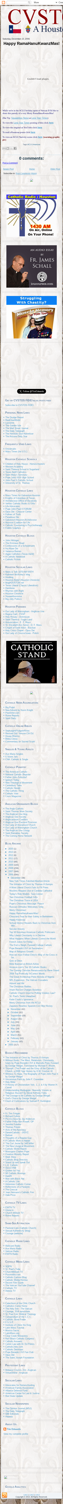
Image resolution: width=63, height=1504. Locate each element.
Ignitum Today (12, 780)
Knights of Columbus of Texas (20, 498)
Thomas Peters (12, 1127)
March (14, 1035)
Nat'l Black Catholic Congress (19, 1338)
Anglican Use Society (15, 817)
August (14, 1019)
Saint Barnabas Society (16, 833)
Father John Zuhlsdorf (16, 777)
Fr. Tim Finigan (12, 1113)
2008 (11, 868)
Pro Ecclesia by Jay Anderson (20, 1119)
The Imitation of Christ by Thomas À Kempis (31, 884)
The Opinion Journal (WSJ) (18, 1408)
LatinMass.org (12, 1333)
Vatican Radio (12, 1251)
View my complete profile (16, 1434)
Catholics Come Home (16, 1306)
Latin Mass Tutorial (14, 1327)
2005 (11, 1044)
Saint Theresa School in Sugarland (22, 469)
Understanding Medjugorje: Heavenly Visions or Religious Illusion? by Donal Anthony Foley (28, 1091)
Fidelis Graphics (13, 528)
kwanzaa (36, 144)
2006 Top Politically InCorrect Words (27, 973)
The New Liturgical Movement (19, 1146)
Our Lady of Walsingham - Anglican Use (24, 611)
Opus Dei (9, 1355)
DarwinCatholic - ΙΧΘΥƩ (17, 1132)
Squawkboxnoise (13, 596)
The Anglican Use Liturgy (17, 830)
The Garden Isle (13, 425)
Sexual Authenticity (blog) (17, 1230)
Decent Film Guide (14, 1282)
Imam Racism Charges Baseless (25, 990)
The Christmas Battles (20, 986)
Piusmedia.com (12, 1274)
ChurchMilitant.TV (14, 1272)
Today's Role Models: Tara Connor (26, 894)
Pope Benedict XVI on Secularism (26, 948)
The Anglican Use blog (16, 814)
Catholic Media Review (16, 1280)
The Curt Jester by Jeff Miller (19, 1143)
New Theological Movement (18, 782)
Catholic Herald (12, 788)
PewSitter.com (12, 713)
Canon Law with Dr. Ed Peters (19, 1344)
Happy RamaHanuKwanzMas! (32, 43)
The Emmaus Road (14, 543)
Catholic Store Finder (15, 1319)
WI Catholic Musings (15, 1173)
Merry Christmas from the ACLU (24, 1002)
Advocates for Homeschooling (20, 1385)
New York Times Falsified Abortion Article (29, 881)
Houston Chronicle (14, 593)
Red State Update (14, 1396)
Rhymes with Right (14, 591)
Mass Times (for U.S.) (16, 451)
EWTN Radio (11, 1254)
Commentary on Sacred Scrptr (20, 741)
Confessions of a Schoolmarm (20, 546)
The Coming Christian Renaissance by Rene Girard (34, 970)
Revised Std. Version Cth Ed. (19, 733)
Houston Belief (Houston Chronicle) (22, 580)
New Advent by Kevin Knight (19, 710)
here (51, 122)
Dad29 (8, 1176)
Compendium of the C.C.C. (18, 1317)
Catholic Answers (13, 1341)
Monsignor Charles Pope (17, 1151)
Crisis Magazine (13, 796)
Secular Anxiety (17, 929)
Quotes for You (12, 1170)
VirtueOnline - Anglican (16, 1372)
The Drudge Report (14, 417)
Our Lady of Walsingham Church (21, 827)
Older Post (55, 169)
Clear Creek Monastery (16, 1336)
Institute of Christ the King (18, 1325)
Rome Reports (12, 715)
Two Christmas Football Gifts (23, 897)
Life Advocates (12, 506)
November (16, 1009)
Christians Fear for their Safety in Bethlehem (31, 916)
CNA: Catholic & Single (16, 759)
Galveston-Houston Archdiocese (21, 520)
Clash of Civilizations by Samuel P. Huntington (28, 1101)
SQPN (8, 1266)
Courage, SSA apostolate (17, 1311)
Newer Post (8, 169)
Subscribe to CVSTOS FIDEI (19, 405)
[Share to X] (11, 148)
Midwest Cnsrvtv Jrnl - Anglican (20, 1370)
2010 (11, 861)
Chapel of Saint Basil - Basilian (20, 627)
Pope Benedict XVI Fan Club (19, 1352)
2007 (11, 871)
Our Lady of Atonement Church (20, 825)
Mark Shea (10, 1157)
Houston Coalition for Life (17, 522)
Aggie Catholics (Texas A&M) (19, 554)
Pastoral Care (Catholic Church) (20, 1228)
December (16, 878)
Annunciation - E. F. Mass (18, 622)
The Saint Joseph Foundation (19, 1357)
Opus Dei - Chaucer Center (18, 511)
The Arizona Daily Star (16, 436)
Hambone (10, 588)
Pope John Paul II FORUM (18, 509)
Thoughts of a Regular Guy (18, 1138)
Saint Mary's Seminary (16, 475)
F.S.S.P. (9, 1322)
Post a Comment (10, 163)
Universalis (10, 449)
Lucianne (9, 423)
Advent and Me (16, 983)
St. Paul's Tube (12, 1269)
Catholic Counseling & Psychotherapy (23, 525)
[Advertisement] (31, 364)
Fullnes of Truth (13, 514)
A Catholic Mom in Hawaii (17, 1140)
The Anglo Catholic (14, 808)
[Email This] (4, 148)
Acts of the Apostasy (15, 1130)
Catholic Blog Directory (16, 1159)
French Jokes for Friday (21, 942)
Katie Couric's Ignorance (21, 999)
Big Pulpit (10, 707)
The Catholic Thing (14, 791)
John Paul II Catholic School (19, 480)
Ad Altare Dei (11, 548)
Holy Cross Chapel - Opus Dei (20, 630)
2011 (11, 858)
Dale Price (10, 1195)
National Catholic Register (18, 774)
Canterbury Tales (13, 785)
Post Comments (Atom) (26, 173)
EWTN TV (10, 1207)
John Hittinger (12, 540)
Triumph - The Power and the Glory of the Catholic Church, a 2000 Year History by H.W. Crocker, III (29, 1069)
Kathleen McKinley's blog (17, 574)
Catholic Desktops (14, 1349)
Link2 (31, 1495)
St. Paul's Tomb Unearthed (22, 996)
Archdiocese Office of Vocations (21, 501)
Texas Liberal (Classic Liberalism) (21, 585)
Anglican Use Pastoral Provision (21, 822)
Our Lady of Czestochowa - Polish (22, 633)
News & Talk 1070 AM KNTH (19, 572)
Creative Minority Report (17, 1154)
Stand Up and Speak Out (17, 1162)
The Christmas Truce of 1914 (23, 900)
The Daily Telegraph (15, 431)
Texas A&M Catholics (15, 472)
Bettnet (8, 1135)
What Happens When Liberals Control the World (32, 938)
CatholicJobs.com (14, 1346)
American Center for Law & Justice (22, 1393)
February (15, 1038)
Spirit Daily (10, 718)
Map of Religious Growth (21, 951)
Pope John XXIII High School (19, 477)
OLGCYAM (10, 1168)
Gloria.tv (9, 1210)
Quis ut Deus (15, 960)
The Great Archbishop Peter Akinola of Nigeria (31, 977)
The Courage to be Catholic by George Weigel (27, 1095)
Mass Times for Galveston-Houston (22, 495)
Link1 (26, 1495)
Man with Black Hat (14, 1178)
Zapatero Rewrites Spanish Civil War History (31, 1006)
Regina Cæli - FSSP (15, 614)
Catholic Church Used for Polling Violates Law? (32, 993)
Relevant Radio (12, 1246)
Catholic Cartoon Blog (16, 1277)
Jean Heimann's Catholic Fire (19, 1192)
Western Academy (14, 466)
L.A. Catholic (11, 1165)
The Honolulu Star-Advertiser (19, 433)
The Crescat (11, 1189)
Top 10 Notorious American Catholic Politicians (32, 932)
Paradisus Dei (12, 517)
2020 (11, 848)
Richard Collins (12, 1116)
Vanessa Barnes (13, 551)
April (13, 1031)
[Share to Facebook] (15, 148)
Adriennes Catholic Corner (18, 1184)
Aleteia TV (10, 1291)
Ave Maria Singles (14, 754)
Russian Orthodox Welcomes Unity (26, 907)
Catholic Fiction (12, 559)
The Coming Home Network (18, 836)
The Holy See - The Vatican (18, 1308)
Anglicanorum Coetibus (16, 819)
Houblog (9, 577)
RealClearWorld (12, 420)
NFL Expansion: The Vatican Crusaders (28, 980)
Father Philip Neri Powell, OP (19, 1121)
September (16, 1015)
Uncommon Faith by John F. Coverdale (24, 1079)
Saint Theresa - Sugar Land (18, 619)
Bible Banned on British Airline (24, 964)
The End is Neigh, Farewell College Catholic (30, 945)
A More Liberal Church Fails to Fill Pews (28, 887)
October (15, 1012)
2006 (11, 874)
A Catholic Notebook (15, 556)
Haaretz (9, 1416)
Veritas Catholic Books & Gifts (20, 503)
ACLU (29, 144)
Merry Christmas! (17, 910)
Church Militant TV (14, 1213)
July (13, 1022)
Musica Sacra (12, 1330)
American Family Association (19, 1388)
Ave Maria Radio (13, 1248)
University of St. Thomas (17, 483)
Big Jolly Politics (13, 599)
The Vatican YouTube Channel (20, 1285)
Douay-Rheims (12, 736)
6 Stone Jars (11, 756)
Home (32, 169)
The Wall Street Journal (16, 428)
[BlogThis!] (7, 148)
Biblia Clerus (11, 739)
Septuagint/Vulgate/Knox (17, 730)
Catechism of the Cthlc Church (20, 1303)
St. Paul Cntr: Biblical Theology (20, 1314)
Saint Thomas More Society (19, 811)
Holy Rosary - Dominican (17, 617)
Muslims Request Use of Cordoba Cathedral (30, 890)
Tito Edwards (14, 1429)
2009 (11, 865)
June (13, 1025)
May (13, 1028)
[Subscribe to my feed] (4, 405)
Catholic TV (11, 1288)
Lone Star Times (39, 118)
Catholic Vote (11, 793)
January (15, 1041)
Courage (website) (14, 1233)
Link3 (37, 1495)
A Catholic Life (12, 1181)
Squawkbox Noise (20, 118)
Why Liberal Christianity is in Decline (27, 935)
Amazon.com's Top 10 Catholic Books (28, 967)
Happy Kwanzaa (17, 920)
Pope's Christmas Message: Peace (26, 903)
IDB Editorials (12, 1414)
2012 (11, 855)
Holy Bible (10, 1082)
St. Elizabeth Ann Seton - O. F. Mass (23, 625)
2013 (11, 852)
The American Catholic (16, 772)
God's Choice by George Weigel (20, 1098)
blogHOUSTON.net (14, 582)
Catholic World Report (16, 1149)
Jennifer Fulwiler (13, 1124)
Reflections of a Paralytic (17, 1187)
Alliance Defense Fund (16, 1390)
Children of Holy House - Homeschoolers (25, 464)
